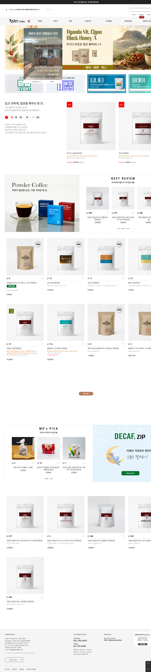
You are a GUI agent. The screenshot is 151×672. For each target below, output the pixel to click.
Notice (11, 9)
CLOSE (52, 81)
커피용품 (108, 21)
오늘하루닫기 (36, 82)
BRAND (86, 393)
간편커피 (88, 21)
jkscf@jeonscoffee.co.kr (16, 650)
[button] (129, 66)
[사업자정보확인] (25, 641)
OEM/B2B (128, 21)
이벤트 (40, 21)
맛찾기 (55, 21)
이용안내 (14, 669)
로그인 (134, 14)
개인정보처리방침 (31, 669)
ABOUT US (147, 21)
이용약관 (21, 669)
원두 (70, 21)
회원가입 (141, 14)
